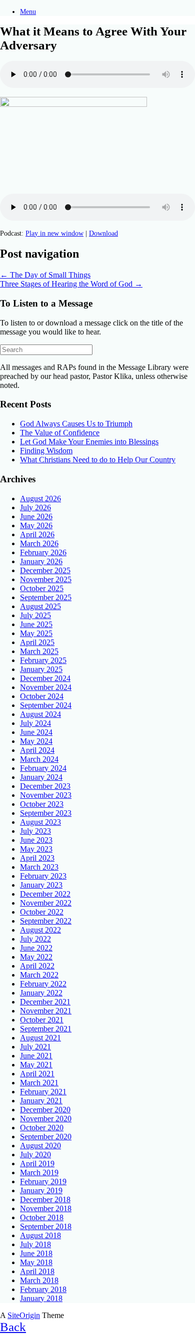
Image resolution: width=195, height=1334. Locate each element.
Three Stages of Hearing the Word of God (71, 284)
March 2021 (39, 1082)
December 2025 (45, 570)
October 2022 (42, 912)
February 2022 (43, 984)
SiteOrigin (24, 1315)
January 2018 (41, 1298)
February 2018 (43, 1289)
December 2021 (45, 1002)
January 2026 (41, 561)
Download (103, 233)
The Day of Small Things (45, 275)
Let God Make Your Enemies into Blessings (89, 441)
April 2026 (37, 534)
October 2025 (42, 588)
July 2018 (35, 1244)
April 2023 (37, 858)
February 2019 (43, 1181)
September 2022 (46, 921)
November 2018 (46, 1208)
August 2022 (40, 930)
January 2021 (41, 1100)
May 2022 (36, 957)
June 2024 (36, 732)
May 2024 (36, 741)
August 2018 (40, 1235)
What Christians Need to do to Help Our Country (98, 459)
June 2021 (36, 1055)
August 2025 (40, 606)
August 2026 (40, 498)
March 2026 (39, 543)
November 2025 (46, 579)
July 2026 (35, 507)
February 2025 (43, 660)
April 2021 (37, 1073)
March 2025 (39, 651)
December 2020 (45, 1109)
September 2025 (46, 597)
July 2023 (35, 831)
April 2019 (37, 1163)
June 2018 (36, 1253)
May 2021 (36, 1064)
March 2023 (39, 867)
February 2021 (43, 1091)
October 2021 (42, 1019)
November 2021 (46, 1010)
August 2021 (40, 1037)
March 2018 (39, 1280)
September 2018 (46, 1226)
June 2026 (36, 516)
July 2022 (35, 939)
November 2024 (46, 687)
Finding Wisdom (46, 450)
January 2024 (41, 777)
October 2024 (42, 696)
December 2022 (45, 894)
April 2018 (37, 1271)
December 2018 (45, 1199)
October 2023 (42, 804)
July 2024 (35, 723)
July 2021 (35, 1046)
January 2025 (41, 669)
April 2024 (37, 750)
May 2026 (36, 525)
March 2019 (39, 1172)
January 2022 (41, 993)
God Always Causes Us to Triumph (76, 423)
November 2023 (46, 795)
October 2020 (42, 1127)
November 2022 (46, 903)
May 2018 (36, 1262)
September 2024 (46, 705)
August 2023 (40, 822)
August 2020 (40, 1145)
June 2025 (36, 624)
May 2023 (36, 849)
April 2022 (37, 966)
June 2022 (36, 948)
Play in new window (55, 233)
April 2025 (37, 642)
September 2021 (46, 1028)
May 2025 (36, 633)
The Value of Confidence (60, 432)
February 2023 (43, 876)
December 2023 (45, 786)
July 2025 (35, 615)
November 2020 (46, 1118)
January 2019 (41, 1190)
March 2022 (39, 975)
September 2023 (46, 813)
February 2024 (43, 768)
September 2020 (46, 1136)
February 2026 (43, 552)
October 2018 (42, 1217)
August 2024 (40, 714)
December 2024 (45, 678)
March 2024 (39, 759)
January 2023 (41, 885)
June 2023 (36, 840)
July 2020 (35, 1154)
